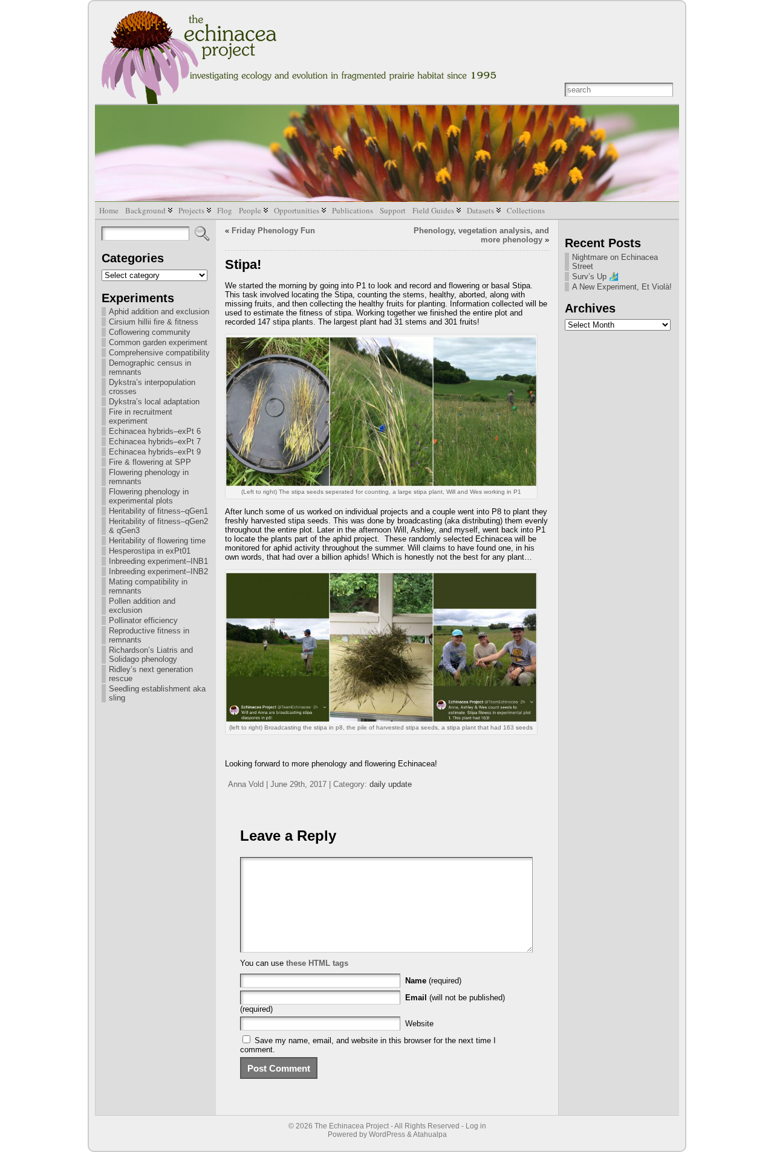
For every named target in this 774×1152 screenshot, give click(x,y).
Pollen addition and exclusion (142, 606)
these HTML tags (317, 963)
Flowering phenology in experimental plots (149, 496)
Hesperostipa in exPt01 (149, 550)
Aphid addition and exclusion (159, 311)
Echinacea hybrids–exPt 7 (155, 441)
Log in (476, 1126)
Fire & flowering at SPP (150, 462)
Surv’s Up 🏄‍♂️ (595, 276)
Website (419, 1023)
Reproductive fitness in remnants (149, 635)
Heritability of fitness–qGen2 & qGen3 (158, 526)
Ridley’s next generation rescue (151, 674)
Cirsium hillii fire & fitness (153, 321)
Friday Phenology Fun (273, 230)
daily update (390, 784)
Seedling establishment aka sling (157, 693)
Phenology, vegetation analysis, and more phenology (481, 235)
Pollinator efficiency (143, 620)
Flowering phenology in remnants (149, 477)
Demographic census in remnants (150, 367)
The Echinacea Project (351, 1126)
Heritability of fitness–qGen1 (158, 511)
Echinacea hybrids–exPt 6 (155, 431)
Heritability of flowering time (157, 540)
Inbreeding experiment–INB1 (158, 561)
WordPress (387, 1134)
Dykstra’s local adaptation (154, 401)
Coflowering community (149, 332)
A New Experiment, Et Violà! (622, 286)
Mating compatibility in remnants (148, 586)
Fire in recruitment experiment (140, 416)
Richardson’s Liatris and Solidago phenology (151, 655)
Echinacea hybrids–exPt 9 (155, 451)
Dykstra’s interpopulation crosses (152, 387)
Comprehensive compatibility (159, 352)
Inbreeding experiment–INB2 (158, 571)
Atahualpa (430, 1134)
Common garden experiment (158, 342)
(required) (433, 980)
